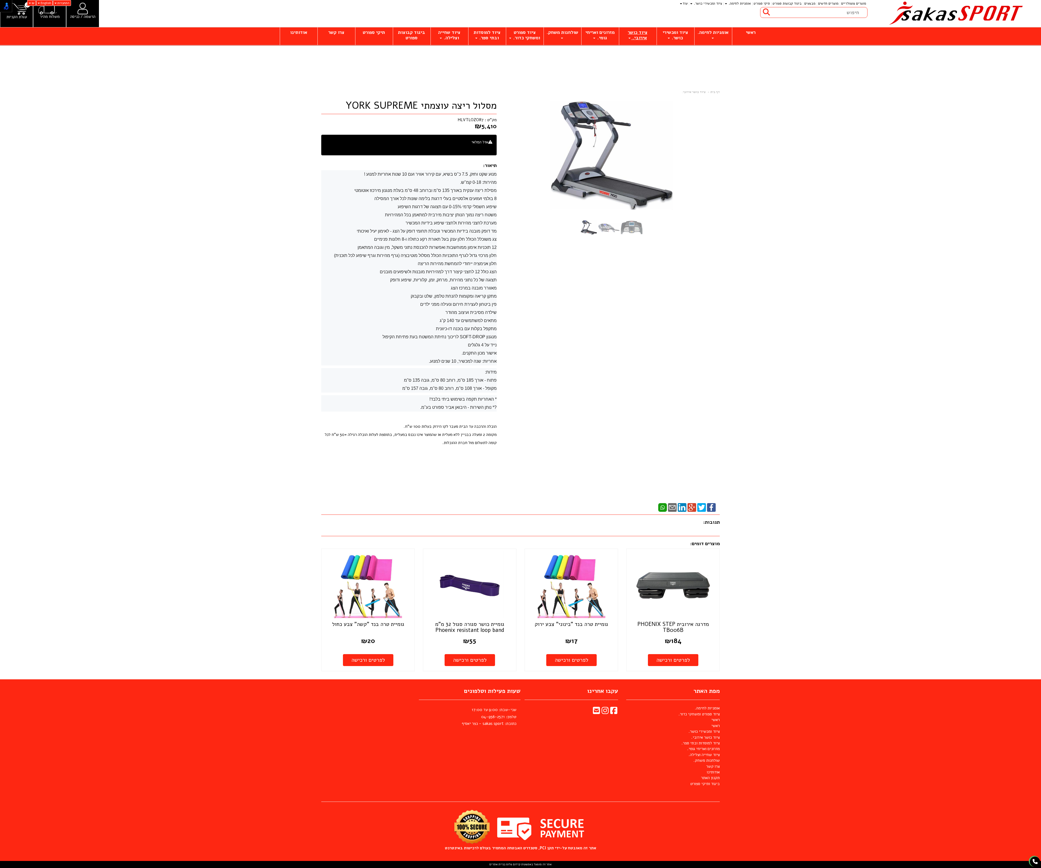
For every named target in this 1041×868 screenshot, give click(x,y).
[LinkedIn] (682, 507)
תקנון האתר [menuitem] (710, 777)
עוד (685, 3)
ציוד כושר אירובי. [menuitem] (637, 35)
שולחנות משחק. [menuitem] (562, 32)
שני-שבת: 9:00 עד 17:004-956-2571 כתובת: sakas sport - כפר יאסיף (489, 716)
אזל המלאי (479, 142)
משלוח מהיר (50, 16)
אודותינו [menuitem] (298, 32)
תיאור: (490, 165)
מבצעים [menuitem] (809, 3)
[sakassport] (954, 13)
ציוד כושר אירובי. (694, 92)
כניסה (74, 16)
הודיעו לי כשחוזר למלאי (473, 148)
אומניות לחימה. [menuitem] (739, 3)
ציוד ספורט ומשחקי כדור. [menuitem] (526, 35)
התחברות (63, 3)
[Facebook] (711, 507)
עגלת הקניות (17, 17)
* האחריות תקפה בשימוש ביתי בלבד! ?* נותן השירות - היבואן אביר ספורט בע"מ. (458, 403)
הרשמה (89, 16)
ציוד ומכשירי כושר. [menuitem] (707, 3)
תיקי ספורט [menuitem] (762, 3)
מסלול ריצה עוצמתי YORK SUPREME (421, 105)
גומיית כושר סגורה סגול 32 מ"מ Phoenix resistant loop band (469, 627)
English (45, 3)
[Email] (672, 507)
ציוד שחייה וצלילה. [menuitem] (449, 35)
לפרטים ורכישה (673, 660)
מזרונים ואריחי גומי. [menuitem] (600, 35)
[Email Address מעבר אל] (596, 712)
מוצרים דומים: (705, 543)
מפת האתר (706, 691)
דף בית (715, 92)
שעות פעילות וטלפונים (492, 691)
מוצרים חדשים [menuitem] (828, 3)
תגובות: (711, 522)
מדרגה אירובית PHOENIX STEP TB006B (673, 627)
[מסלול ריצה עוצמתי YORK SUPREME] (589, 227)
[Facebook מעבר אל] (613, 712)
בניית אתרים (497, 864)
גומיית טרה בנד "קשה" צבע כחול (368, 624)
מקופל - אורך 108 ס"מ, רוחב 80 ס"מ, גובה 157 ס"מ (449, 388)
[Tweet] (701, 507)
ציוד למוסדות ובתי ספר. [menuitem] (487, 35)
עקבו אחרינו (602, 691)
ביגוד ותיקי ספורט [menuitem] (705, 783)
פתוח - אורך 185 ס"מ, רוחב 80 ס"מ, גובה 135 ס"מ (450, 380)
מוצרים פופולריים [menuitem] (853, 3)
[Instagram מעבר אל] (605, 712)
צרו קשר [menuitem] (336, 32)
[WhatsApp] (662, 507)
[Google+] (691, 507)
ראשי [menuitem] (751, 32)
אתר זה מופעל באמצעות (520, 864)
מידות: (491, 372)
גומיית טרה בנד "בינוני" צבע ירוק (571, 624)
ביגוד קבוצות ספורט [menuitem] (787, 3)
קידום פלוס (512, 864)
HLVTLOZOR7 (471, 120)
